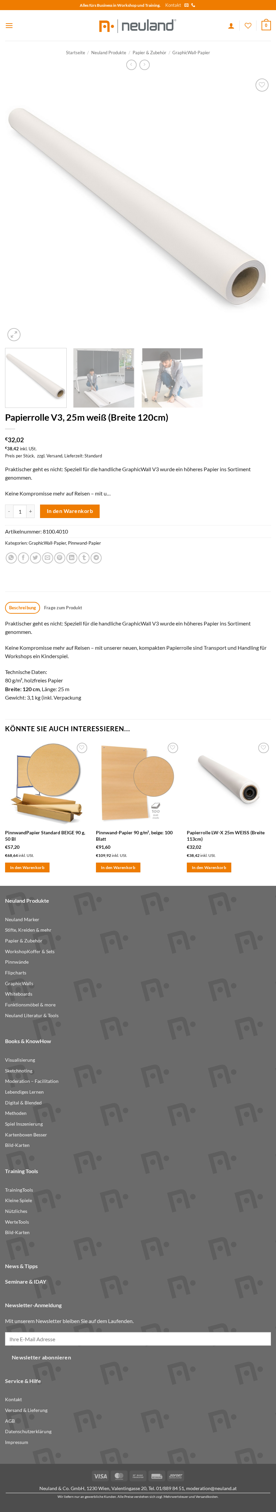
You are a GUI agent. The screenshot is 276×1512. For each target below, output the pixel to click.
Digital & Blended (23, 1102)
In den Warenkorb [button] (27, 867)
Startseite (75, 52)
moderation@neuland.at (211, 1488)
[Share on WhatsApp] (11, 558)
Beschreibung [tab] (22, 607)
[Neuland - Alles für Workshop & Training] (138, 25)
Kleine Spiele (18, 1200)
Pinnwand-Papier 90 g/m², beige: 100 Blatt (134, 836)
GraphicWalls (19, 983)
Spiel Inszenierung (24, 1124)
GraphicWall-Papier (191, 52)
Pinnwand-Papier (84, 543)
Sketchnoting (18, 1070)
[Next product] (131, 65)
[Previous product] (144, 65)
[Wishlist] (248, 25)
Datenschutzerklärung (28, 1431)
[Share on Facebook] (23, 558)
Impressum (16, 1442)
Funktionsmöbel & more (30, 1004)
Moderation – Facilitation (32, 1081)
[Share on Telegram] (96, 558)
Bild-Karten (17, 1145)
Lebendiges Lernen (24, 1092)
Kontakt (173, 5)
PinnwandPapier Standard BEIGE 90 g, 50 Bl (45, 836)
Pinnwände (17, 962)
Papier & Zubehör (149, 52)
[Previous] (19, 209)
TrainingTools (19, 1190)
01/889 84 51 (170, 1488)
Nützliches (16, 1211)
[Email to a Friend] (47, 558)
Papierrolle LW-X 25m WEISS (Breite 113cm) (226, 836)
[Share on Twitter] (35, 558)
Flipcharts (15, 972)
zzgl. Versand (49, 455)
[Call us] (193, 5)
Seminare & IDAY (25, 1281)
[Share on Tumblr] (84, 558)
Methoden (16, 1113)
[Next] (257, 209)
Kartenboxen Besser (26, 1134)
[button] (9, 25)
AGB (10, 1421)
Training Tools (21, 1171)
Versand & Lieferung (26, 1410)
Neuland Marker (22, 919)
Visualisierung (20, 1060)
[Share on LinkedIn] (71, 558)
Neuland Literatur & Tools (32, 1015)
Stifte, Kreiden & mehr (28, 930)
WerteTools (17, 1222)
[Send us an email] (186, 5)
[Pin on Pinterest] (59, 558)
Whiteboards (18, 994)
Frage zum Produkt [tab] (63, 607)
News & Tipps (21, 1266)
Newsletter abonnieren (41, 1357)
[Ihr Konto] (231, 25)
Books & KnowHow (28, 1041)
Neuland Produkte (108, 52)
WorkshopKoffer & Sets (30, 951)
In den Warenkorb (70, 511)
